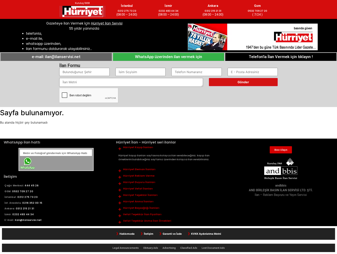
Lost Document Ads (213, 247)
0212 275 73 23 (127, 11)
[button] (168, 147)
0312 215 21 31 (213, 11)
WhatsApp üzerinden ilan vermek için (168, 56)
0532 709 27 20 (257, 11)
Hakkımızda (127, 233)
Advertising (169, 247)
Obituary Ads (151, 247)
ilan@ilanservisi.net (28, 220)
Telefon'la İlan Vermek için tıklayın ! (281, 56)
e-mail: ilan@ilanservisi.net (56, 56)
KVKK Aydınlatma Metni (206, 233)
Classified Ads (189, 247)
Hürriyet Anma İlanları (138, 201)
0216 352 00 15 (32, 203)
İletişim (148, 233)
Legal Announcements (126, 247)
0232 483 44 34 (168, 11)
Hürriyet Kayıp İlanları (138, 147)
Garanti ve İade (172, 233)
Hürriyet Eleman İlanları (139, 169)
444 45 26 (31, 185)
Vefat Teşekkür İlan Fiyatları (142, 214)
